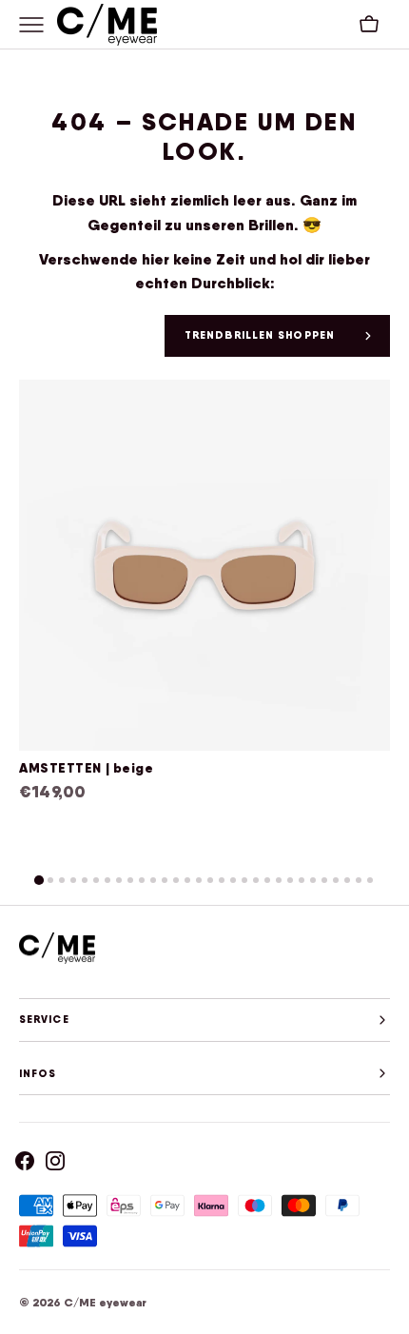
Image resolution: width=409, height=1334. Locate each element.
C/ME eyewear (105, 1302)
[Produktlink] (204, 614)
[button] (369, 25)
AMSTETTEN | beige (86, 768)
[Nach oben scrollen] (386, 1311)
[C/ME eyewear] (107, 24)
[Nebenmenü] (38, 25)
